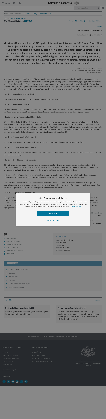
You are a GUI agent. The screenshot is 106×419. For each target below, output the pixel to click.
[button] (53, 220)
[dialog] (53, 209)
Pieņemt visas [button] (53, 213)
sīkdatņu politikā (75, 206)
